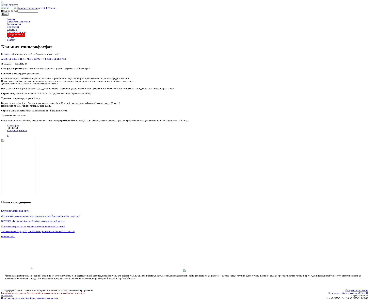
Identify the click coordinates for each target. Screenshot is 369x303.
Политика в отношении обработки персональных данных (29, 298)
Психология (13, 27)
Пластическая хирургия (18, 21)
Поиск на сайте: (9, 11)
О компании (7, 295)
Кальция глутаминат (17, 130)
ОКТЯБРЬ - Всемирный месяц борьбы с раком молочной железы (33, 221)
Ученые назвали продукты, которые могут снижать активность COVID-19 (38, 231)
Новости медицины (16, 32)
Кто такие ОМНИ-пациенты (15, 211)
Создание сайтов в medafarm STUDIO (349, 293)
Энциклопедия (16, 34)
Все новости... (8, 236)
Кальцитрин (13, 125)
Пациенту (12, 29)
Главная (11, 19)
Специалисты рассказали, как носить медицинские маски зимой (33, 226)
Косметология (14, 24)
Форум (10, 37)
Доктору (11, 40)
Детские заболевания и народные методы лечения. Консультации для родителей (40, 216)
